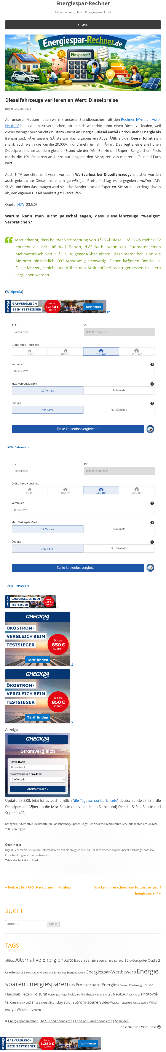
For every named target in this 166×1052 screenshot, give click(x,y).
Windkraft (24, 1009)
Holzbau (74, 994)
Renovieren (18, 1002)
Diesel (101, 824)
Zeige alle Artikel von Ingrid (24, 860)
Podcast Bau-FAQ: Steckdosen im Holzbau (38, 887)
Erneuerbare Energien (97, 985)
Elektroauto (30, 972)
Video (106, 1002)
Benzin (93, 824)
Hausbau (148, 985)
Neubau (119, 994)
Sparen (76, 824)
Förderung (135, 985)
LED (110, 994)
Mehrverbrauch (116, 824)
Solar (30, 1002)
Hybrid (98, 994)
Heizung (39, 994)
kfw (105, 994)
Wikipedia (14, 291)
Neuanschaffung (59, 824)
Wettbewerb (140, 1003)
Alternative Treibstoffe (33, 824)
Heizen (26, 994)
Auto (68, 960)
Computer (139, 960)
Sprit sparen (134, 824)
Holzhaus (87, 994)
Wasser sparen (121, 1002)
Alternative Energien (39, 959)
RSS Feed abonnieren (56, 1021)
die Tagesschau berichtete (95, 800)
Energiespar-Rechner (83, 3)
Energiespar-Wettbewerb (111, 972)
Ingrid (9, 109)
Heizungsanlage (57, 994)
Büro (128, 960)
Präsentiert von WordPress (138, 1027)
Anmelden (122, 1021)
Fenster (124, 985)
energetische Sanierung (51, 972)
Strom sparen (88, 1002)
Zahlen (36, 1010)
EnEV (72, 985)
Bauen (79, 960)
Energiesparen (47, 984)
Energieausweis (76, 972)
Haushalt (12, 994)
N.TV (20, 204)
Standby (56, 1002)
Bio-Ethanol (116, 960)
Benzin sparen (97, 960)
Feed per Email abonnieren (93, 1021)
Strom (69, 1002)
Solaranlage (42, 1002)
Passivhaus (133, 994)
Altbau (10, 960)
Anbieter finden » (37, 789)
